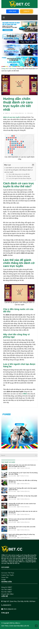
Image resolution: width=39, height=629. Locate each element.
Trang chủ (4, 68)
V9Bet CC (7, 113)
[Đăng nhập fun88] (19, 62)
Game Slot (4, 577)
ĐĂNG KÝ (26, 11)
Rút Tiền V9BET (6, 592)
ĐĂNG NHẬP (12, 11)
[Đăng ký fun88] (19, 430)
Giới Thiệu (4, 626)
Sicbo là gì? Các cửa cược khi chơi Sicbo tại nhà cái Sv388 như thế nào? (22, 465)
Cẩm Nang (12, 68)
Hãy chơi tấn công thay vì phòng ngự (19, 176)
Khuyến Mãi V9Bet (7, 594)
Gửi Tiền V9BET (6, 589)
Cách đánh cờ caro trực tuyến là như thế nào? (19, 167)
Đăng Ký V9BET (6, 587)
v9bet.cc (17, 623)
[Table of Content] (33, 165)
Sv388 (3, 579)
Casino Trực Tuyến (7, 575)
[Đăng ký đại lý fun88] (19, 26)
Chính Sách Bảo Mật (16, 626)
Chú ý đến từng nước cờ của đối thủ (19, 174)
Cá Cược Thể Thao (7, 573)
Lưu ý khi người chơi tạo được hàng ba (20, 178)
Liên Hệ (26, 626)
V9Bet (25, 394)
